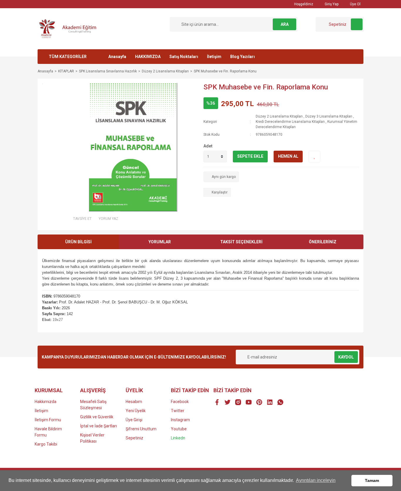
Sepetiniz (134, 438)
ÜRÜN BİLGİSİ (78, 241)
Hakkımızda (45, 401)
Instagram (180, 419)
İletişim (214, 56)
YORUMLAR (160, 241)
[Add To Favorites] (314, 156)
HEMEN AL (288, 156)
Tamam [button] (372, 480)
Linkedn (178, 438)
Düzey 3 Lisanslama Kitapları (328, 116)
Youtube (179, 429)
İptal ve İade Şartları (98, 426)
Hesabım (134, 401)
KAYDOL (346, 357)
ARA (285, 24)
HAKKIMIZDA (148, 56)
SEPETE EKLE (250, 156)
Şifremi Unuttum (141, 429)
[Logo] (70, 28)
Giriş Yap (331, 4)
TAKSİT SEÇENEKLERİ (241, 241)
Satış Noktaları (183, 56)
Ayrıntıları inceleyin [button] (316, 480)
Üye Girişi (134, 419)
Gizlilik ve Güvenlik (96, 416)
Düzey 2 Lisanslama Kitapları (279, 116)
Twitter (177, 410)
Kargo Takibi (46, 444)
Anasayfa (117, 56)
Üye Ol (354, 4)
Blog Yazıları (242, 56)
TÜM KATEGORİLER (68, 56)
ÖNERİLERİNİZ (322, 241)
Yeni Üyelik (136, 410)
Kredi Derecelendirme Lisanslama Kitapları (290, 122)
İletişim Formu (48, 419)
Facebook (180, 401)
